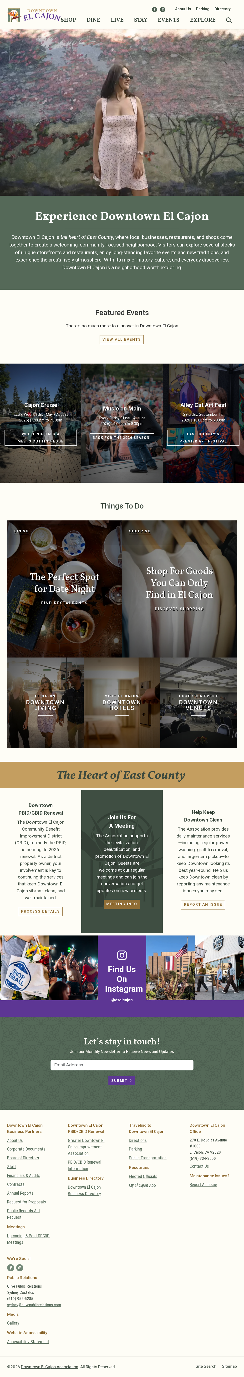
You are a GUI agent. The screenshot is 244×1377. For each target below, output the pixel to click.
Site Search (206, 1366)
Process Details (40, 911)
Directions (138, 1140)
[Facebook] (154, 9)
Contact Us (199, 1166)
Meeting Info (121, 904)
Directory (222, 9)
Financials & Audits (23, 1175)
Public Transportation (148, 1157)
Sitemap (229, 1366)
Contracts (16, 1184)
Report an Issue (203, 904)
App (142, 1185)
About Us (183, 9)
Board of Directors (23, 1157)
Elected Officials (143, 1176)
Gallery (13, 1323)
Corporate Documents (26, 1148)
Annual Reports (20, 1193)
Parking (202, 9)
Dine (93, 20)
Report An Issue (203, 1184)
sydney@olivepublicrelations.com (34, 1304)
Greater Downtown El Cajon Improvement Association (86, 1147)
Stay (140, 20)
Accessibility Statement (28, 1341)
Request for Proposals (26, 1201)
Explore (203, 20)
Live (117, 20)
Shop (68, 20)
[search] (229, 20)
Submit (119, 1081)
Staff (11, 1166)
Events (168, 20)
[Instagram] (162, 9)
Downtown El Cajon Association (49, 1366)
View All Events (121, 339)
